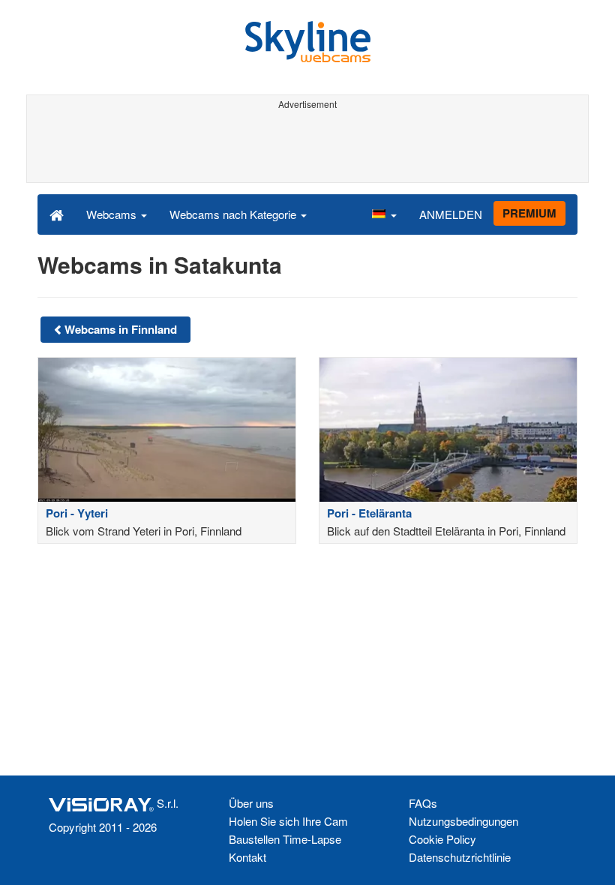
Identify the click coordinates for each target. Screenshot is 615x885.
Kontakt (247, 857)
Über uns (251, 803)
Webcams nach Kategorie (234, 214)
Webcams (113, 214)
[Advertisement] (305, 148)
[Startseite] (56, 213)
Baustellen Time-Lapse (285, 839)
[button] (384, 213)
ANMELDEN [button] (450, 214)
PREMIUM (529, 213)
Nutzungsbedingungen (463, 821)
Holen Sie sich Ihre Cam (288, 821)
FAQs (423, 803)
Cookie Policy (442, 839)
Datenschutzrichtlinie (460, 857)
